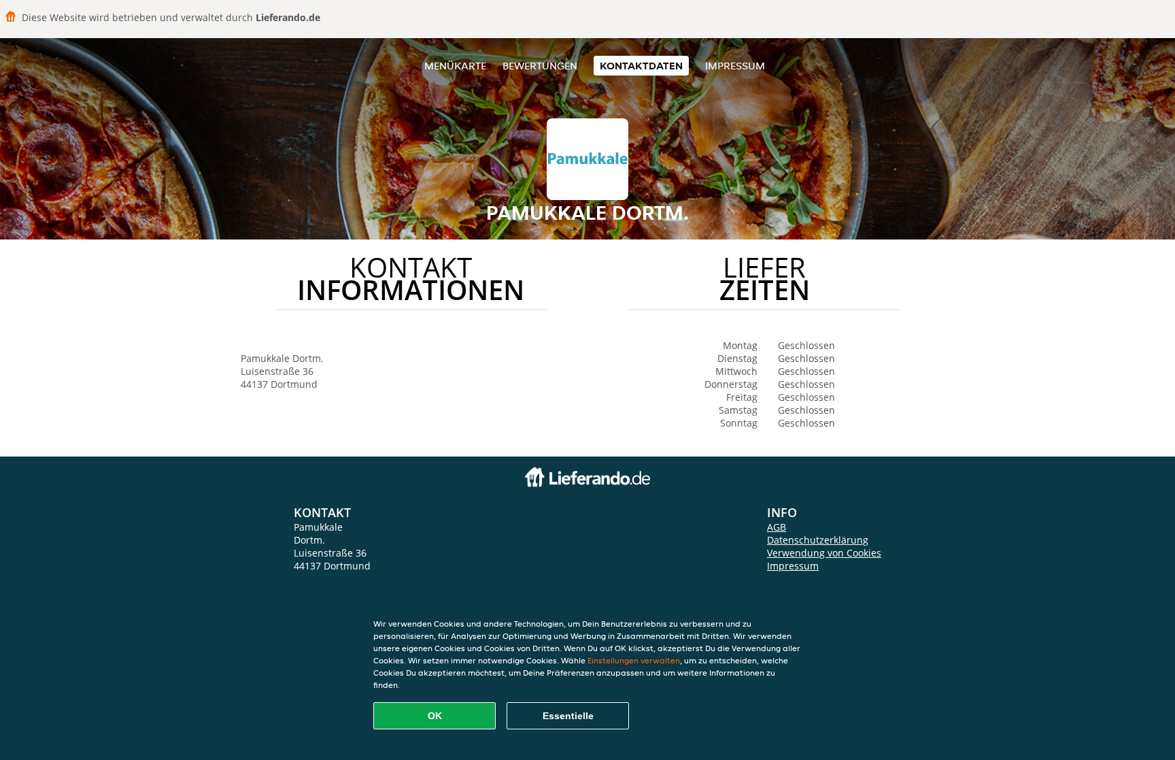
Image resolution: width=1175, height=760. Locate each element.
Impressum (735, 66)
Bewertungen (540, 66)
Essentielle (568, 715)
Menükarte (455, 66)
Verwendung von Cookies (824, 552)
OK (435, 715)
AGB (776, 527)
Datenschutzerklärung (817, 539)
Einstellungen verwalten (634, 660)
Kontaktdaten (641, 66)
